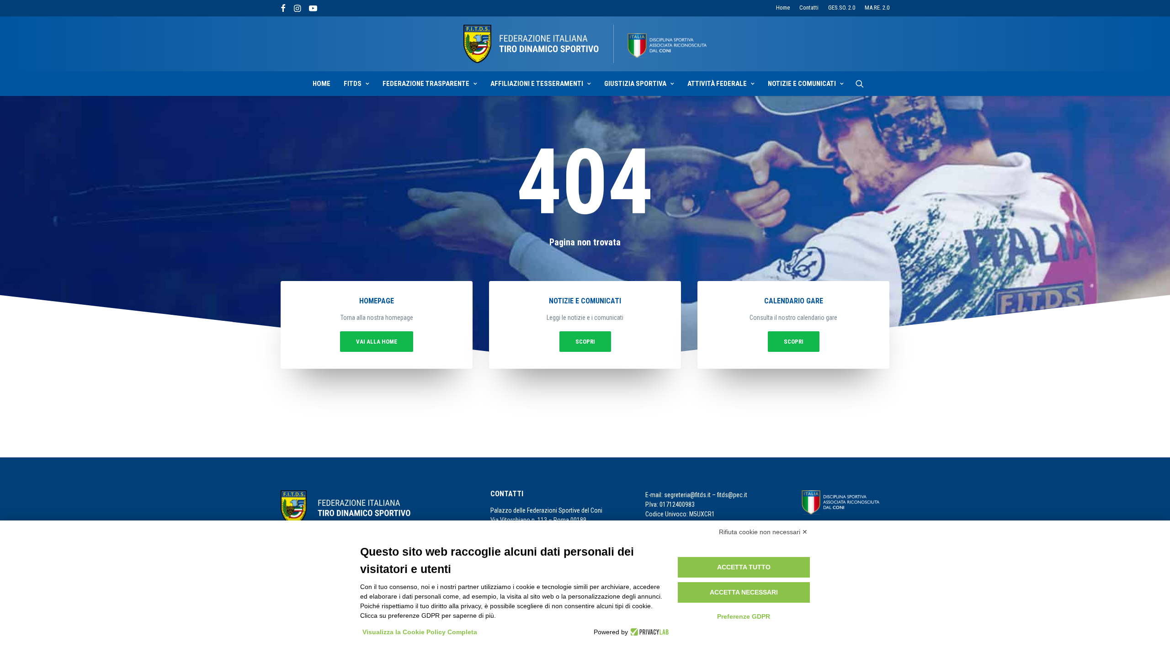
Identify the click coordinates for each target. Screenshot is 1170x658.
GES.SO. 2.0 (841, 7)
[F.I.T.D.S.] (585, 44)
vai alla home (376, 341)
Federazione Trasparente (426, 84)
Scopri (585, 341)
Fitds (353, 84)
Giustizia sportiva (635, 84)
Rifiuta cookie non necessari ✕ (763, 532)
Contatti (809, 7)
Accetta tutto (744, 567)
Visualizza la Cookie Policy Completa (419, 632)
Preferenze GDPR (743, 616)
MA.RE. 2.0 (877, 7)
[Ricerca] (860, 83)
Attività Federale (717, 84)
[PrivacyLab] (648, 632)
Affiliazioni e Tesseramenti (536, 84)
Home (783, 7)
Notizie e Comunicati (802, 84)
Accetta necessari (744, 592)
